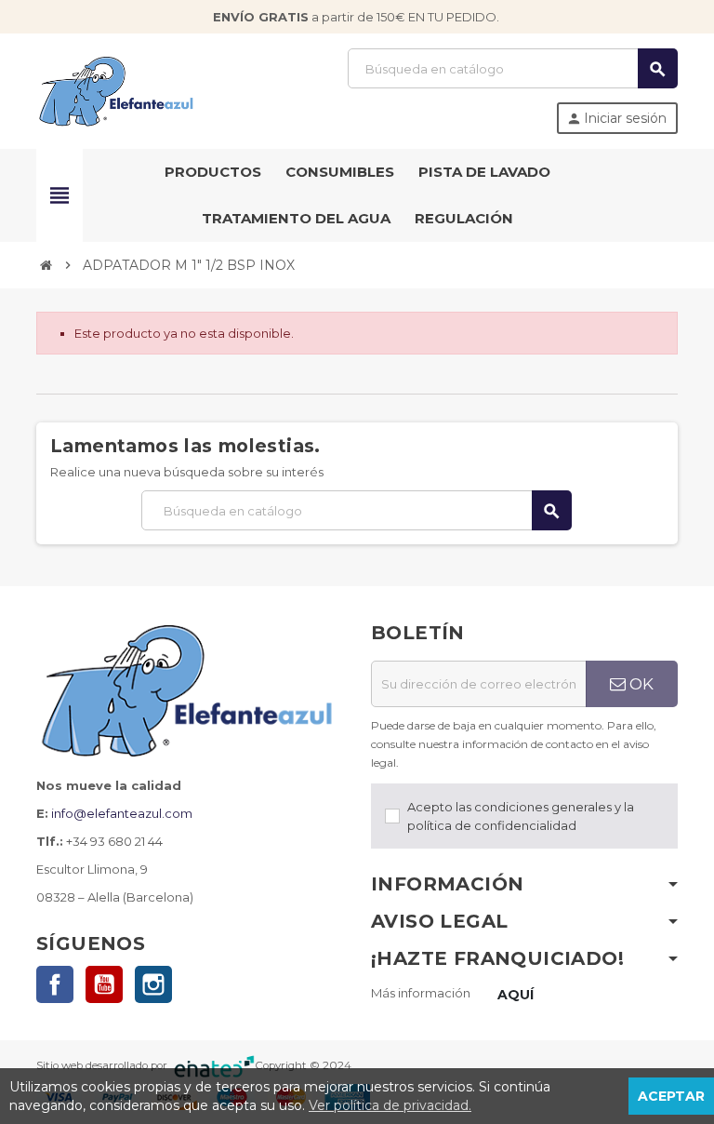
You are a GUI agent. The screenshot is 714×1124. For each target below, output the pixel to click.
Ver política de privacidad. (390, 1105)
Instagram (153, 984)
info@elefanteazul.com (121, 813)
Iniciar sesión (616, 118)
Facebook (54, 984)
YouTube (104, 984)
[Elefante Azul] (117, 89)
